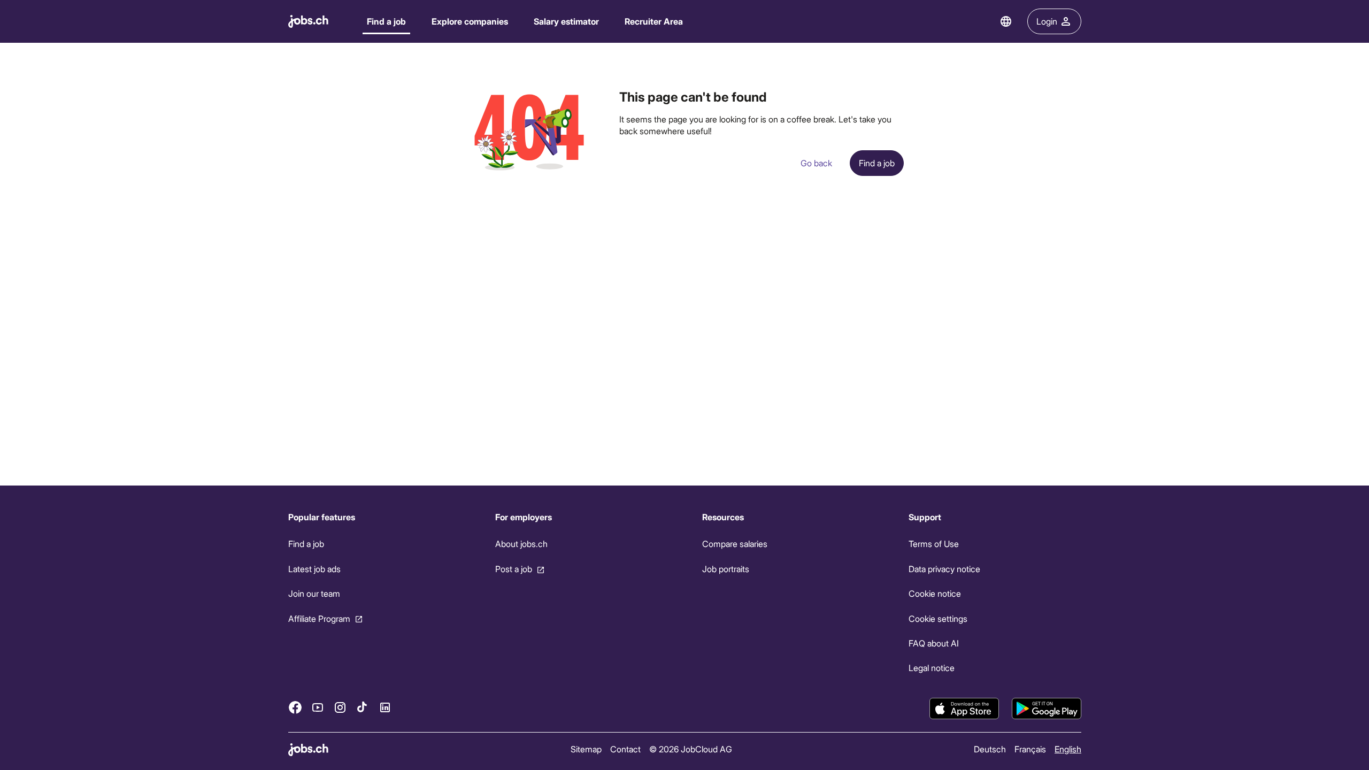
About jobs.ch (521, 543)
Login (1046, 21)
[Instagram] (340, 707)
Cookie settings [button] (938, 618)
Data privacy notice (944, 569)
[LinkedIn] (385, 707)
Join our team (314, 593)
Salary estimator (566, 21)
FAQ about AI (934, 643)
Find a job (386, 21)
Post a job (513, 569)
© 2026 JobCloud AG (690, 749)
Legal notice (932, 668)
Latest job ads (314, 569)
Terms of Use (934, 543)
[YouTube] (318, 707)
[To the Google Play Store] (1046, 708)
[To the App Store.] (964, 708)
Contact (625, 749)
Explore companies (470, 21)
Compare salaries (734, 543)
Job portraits (725, 569)
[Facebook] (295, 707)
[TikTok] (363, 707)
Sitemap (585, 749)
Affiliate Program (319, 618)
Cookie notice (935, 593)
